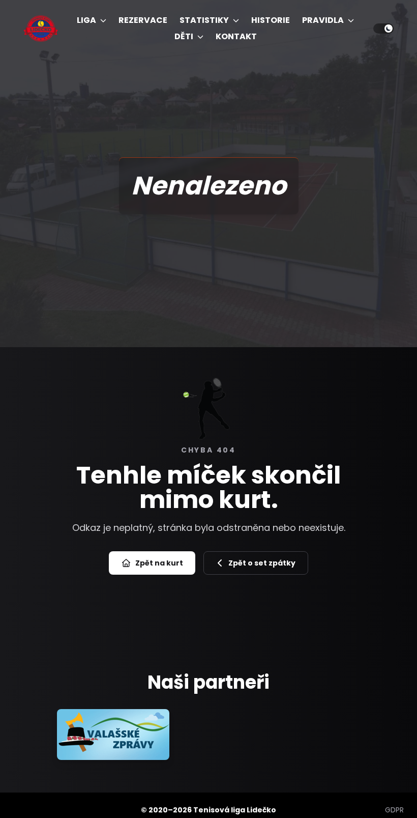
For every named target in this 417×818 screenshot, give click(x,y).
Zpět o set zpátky (261, 563)
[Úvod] (40, 28)
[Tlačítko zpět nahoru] (398, 791)
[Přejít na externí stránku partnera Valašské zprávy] (113, 734)
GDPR (394, 810)
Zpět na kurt (159, 563)
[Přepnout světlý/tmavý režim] (383, 28)
